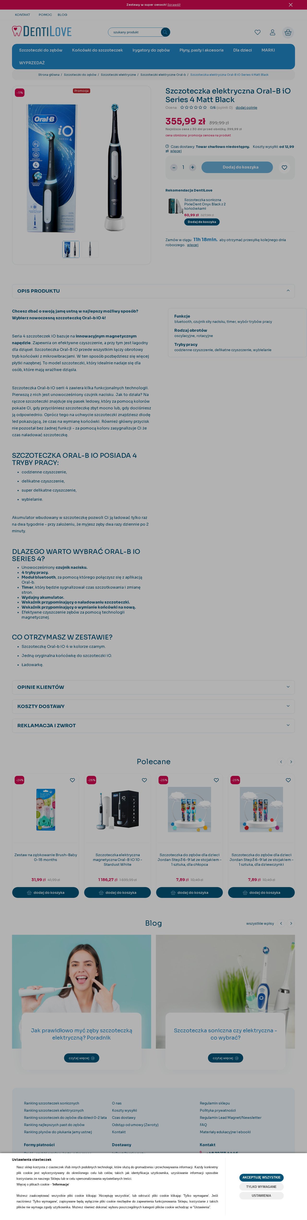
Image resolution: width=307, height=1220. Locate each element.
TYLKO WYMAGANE (261, 1187)
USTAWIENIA (261, 1195)
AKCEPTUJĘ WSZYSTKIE (261, 1177)
